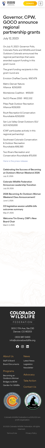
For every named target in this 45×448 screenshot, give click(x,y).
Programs (8, 371)
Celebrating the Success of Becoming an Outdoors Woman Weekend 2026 (22, 171)
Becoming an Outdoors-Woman (11, 377)
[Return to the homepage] (8, 3)
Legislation (28, 364)
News (27, 356)
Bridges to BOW (10, 381)
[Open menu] (40, 3)
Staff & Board (9, 360)
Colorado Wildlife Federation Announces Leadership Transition (19, 183)
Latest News (29, 360)
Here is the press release (15, 160)
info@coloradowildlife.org (22, 340)
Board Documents (11, 364)
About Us (8, 356)
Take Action (30, 380)
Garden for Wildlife (11, 385)
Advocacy (29, 374)
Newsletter (28, 367)
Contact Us (30, 386)
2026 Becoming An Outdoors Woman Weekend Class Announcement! (22, 195)
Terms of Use (12, 433)
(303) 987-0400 (22, 336)
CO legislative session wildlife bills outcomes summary (20, 207)
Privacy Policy (31, 433)
